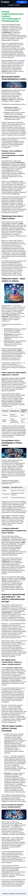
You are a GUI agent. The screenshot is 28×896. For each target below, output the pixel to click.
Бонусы (17, 5)
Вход (21, 2)
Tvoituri (5, 2)
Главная (11, 5)
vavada (18, 60)
